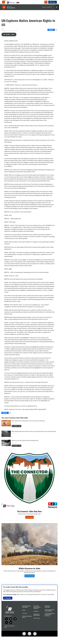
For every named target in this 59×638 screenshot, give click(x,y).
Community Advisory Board (27, 617)
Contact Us (36, 611)
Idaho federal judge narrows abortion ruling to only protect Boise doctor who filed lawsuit (34, 431)
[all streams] (57, 7)
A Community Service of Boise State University (50, 614)
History (23, 610)
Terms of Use (37, 618)
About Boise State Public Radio (26, 606)
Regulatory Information (47, 606)
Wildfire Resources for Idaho (29, 568)
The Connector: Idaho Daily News (29, 511)
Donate (53, 2)
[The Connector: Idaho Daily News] (29, 480)
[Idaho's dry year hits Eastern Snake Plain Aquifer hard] (6, 443)
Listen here (29, 517)
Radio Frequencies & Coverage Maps (49, 610)
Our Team (24, 613)
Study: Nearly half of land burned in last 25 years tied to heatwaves (28, 420)
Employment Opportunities (37, 615)
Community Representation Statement (37, 607)
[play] (4, 7)
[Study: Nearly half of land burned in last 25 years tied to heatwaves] (6, 423)
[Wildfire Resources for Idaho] (29, 544)
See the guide (29, 576)
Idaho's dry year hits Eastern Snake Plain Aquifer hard (25, 440)
